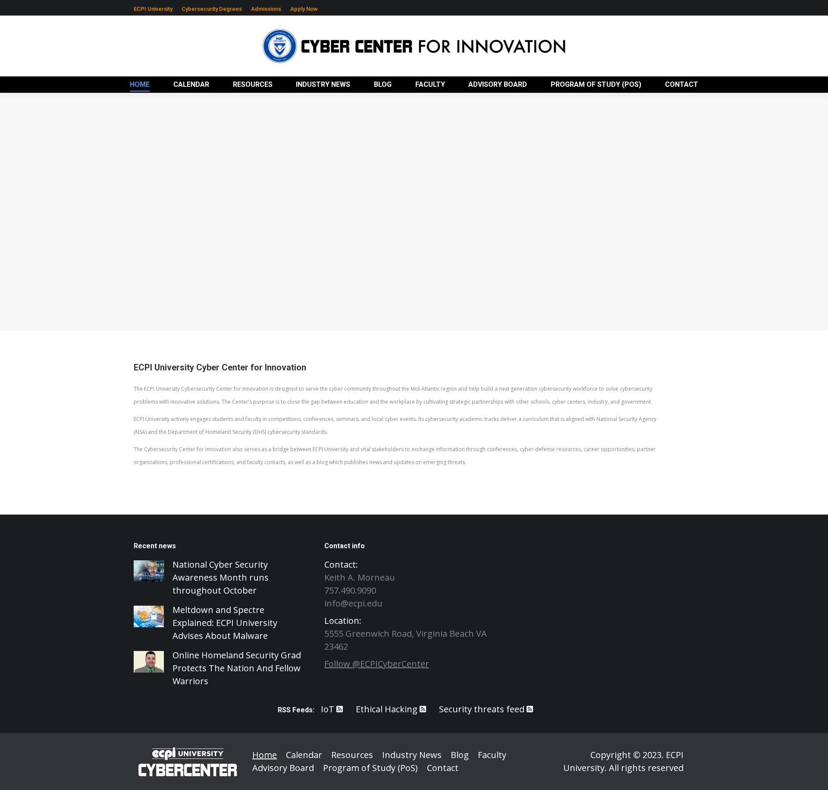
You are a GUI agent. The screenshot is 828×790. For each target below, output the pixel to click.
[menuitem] (153, 9)
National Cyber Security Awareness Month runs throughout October (220, 577)
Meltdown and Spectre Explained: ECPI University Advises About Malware (224, 622)
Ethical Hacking (386, 709)
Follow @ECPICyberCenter (376, 664)
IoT (327, 709)
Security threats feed (481, 709)
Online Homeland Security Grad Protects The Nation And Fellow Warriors (236, 668)
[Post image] (149, 571)
